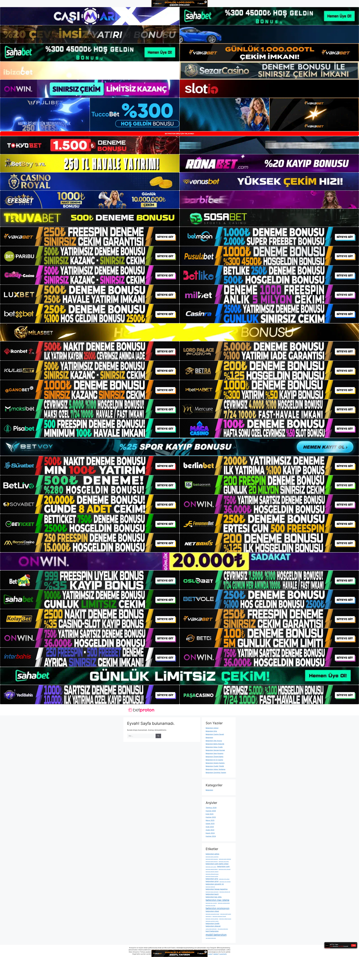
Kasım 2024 (210, 833)
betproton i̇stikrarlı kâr (224, 891)
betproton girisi (212, 881)
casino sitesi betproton (211, 929)
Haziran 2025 (211, 817)
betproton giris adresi (224, 879)
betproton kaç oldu (214, 897)
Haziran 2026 (211, 811)
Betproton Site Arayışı (214, 741)
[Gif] (179, 332)
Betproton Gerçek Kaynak (215, 750)
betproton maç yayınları (211, 903)
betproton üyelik (212, 923)
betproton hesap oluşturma (212, 891)
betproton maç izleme (217, 900)
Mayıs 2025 (210, 820)
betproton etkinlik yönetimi (212, 871)
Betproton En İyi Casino (214, 760)
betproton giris (212, 879)
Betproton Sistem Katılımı (215, 763)
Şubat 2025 (210, 824)
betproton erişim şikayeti (224, 869)
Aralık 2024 (210, 830)
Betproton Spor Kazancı (214, 753)
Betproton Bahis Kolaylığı (215, 744)
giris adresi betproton (223, 929)
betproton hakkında (210, 886)
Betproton (209, 737)
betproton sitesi (212, 911)
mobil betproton (216, 934)
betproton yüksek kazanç (225, 918)
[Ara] (158, 736)
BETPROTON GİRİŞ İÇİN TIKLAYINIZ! (179, 134)
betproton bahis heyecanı (212, 861)
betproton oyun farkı (210, 905)
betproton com (223, 866)
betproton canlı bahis (224, 861)
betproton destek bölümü (212, 869)
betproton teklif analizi (225, 914)
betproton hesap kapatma (216, 889)
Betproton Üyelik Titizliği (215, 766)
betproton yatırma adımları (212, 918)
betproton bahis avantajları (212, 856)
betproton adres (212, 854)
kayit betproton (212, 931)
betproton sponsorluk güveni (212, 914)
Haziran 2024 (211, 836)
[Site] (89, 236)
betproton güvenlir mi (215, 884)
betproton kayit (212, 894)
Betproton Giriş (211, 731)
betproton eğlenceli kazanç (212, 874)
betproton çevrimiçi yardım (212, 921)
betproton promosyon (217, 908)
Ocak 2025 (210, 827)
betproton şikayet (213, 926)
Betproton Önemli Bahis (214, 757)
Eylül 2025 (209, 814)
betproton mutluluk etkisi (224, 903)
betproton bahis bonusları (212, 859)
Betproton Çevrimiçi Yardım (216, 772)
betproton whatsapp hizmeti (219, 916)
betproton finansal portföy (212, 876)
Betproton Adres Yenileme (215, 769)
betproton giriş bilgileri (225, 881)
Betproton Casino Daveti (215, 734)
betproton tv (209, 916)
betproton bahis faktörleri (225, 859)
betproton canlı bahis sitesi (217, 864)
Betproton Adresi (212, 728)
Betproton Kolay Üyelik (214, 747)
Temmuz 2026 (211, 808)
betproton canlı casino (211, 866)
